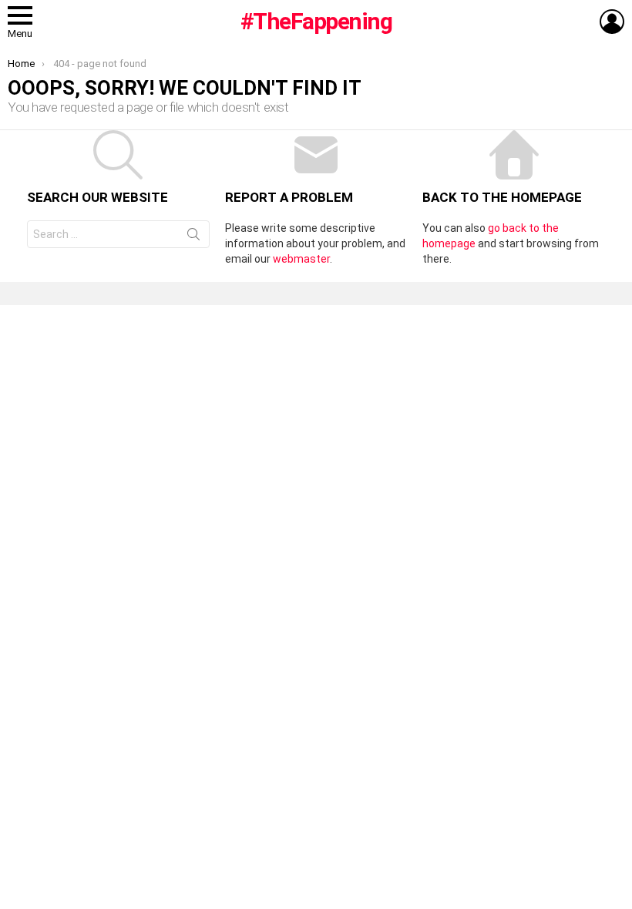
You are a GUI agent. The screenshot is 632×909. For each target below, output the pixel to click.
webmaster (301, 259)
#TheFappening (316, 21)
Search (193, 237)
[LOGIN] (612, 21)
